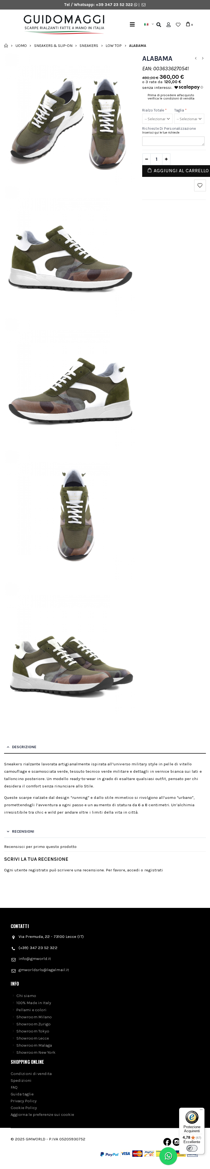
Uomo (21, 45)
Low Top (114, 45)
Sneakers (89, 45)
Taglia (180, 110)
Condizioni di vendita (31, 1073)
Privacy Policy (24, 1100)
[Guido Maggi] (62, 25)
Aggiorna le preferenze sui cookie (42, 1114)
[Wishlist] (178, 25)
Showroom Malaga (34, 1045)
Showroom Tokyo (32, 1031)
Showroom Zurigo (33, 1024)
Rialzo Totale (154, 110)
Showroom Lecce (32, 1038)
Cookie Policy (24, 1107)
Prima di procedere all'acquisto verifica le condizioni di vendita (171, 96)
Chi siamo (26, 995)
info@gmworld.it (35, 958)
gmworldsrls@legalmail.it (44, 969)
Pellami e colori (31, 1009)
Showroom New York (36, 1052)
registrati (153, 870)
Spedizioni (21, 1080)
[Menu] (132, 25)
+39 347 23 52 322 (115, 4)
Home (6, 45)
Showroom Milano (34, 1016)
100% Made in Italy (33, 1002)
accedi (133, 870)
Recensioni (23, 831)
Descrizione (24, 747)
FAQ (14, 1087)
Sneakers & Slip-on (53, 45)
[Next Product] (203, 58)
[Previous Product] (196, 58)
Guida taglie (22, 1094)
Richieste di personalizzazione (169, 128)
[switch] (191, 1148)
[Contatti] (143, 4)
